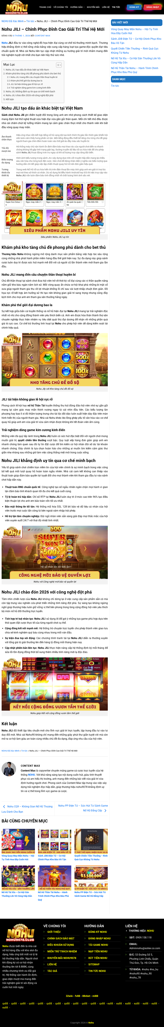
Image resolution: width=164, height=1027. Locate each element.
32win (69, 996)
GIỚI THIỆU (54, 931)
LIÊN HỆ (52, 964)
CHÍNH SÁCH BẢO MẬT (60, 938)
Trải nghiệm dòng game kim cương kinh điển (31, 88)
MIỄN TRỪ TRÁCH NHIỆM (62, 951)
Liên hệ (106, 7)
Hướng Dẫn (76, 7)
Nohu (5, 42)
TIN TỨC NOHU (97, 971)
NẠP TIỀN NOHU (97, 951)
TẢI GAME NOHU (98, 944)
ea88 (110, 1003)
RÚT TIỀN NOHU (97, 958)
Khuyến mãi (93, 7)
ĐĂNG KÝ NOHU (97, 931)
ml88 (95, 996)
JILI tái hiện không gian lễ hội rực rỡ (27, 84)
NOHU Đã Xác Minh (13, 21)
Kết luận (10, 99)
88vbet (86, 996)
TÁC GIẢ (52, 971)
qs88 (5, 1003)
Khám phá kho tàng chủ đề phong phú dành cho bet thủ (33, 73)
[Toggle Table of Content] (57, 65)
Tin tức (116, 7)
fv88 (77, 996)
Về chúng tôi (60, 7)
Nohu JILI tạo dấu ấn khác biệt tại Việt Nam (27, 69)
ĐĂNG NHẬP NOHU (99, 938)
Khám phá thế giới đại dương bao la (26, 80)
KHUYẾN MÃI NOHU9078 (61, 958)
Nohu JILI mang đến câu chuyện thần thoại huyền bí (34, 77)
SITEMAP (93, 964)
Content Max (42, 35)
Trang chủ (45, 7)
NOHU (31, 774)
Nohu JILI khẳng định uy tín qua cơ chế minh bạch (30, 91)
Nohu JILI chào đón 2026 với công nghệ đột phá (29, 95)
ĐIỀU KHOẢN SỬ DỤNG (60, 944)
